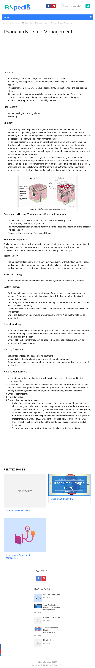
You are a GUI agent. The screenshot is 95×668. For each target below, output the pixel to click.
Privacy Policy (59, 665)
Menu (6, 17)
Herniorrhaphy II (50, 640)
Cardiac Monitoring (51, 595)
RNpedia (41, 662)
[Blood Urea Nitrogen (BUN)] (69, 485)
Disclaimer (47, 665)
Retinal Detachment (51, 617)
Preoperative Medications (18, 510)
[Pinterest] (43, 578)
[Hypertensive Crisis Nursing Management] (25, 535)
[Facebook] (38, 578)
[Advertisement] (47, 54)
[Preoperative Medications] (25, 491)
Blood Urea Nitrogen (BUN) (63, 499)
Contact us (36, 665)
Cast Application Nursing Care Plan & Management (51, 607)
